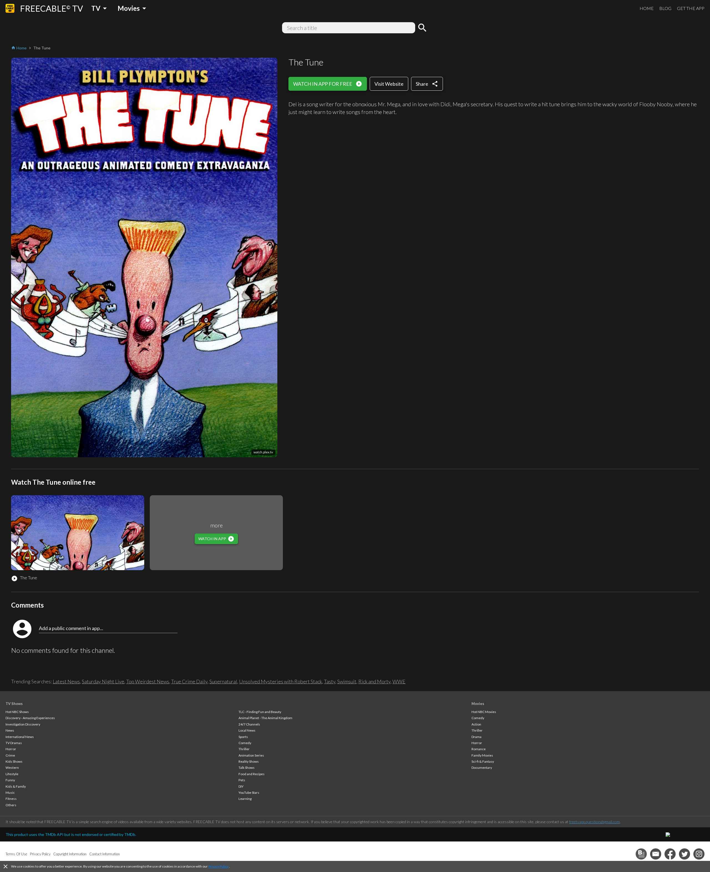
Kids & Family (16, 786)
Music (10, 792)
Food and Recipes (252, 774)
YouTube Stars (249, 792)
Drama (476, 737)
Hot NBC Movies (483, 712)
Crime (10, 755)
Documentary (481, 767)
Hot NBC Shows (17, 712)
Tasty (329, 681)
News (10, 730)
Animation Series (251, 755)
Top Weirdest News (147, 681)
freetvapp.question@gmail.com (594, 821)
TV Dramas (14, 743)
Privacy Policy (218, 866)
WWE (398, 681)
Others (11, 805)
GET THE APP (690, 8)
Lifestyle (12, 774)
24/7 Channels (249, 724)
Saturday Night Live (103, 681)
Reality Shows (249, 761)
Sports (243, 737)
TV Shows (14, 703)
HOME (647, 8)
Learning (245, 799)
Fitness (11, 799)
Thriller (244, 749)
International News (20, 737)
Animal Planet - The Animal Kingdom (265, 718)
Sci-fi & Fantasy (482, 761)
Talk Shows (247, 767)
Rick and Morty (374, 681)
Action (476, 724)
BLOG (665, 8)
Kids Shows (14, 761)
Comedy (245, 743)
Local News (247, 730)
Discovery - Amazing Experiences (30, 718)
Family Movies (482, 755)
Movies (477, 703)
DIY (241, 786)
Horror (11, 749)
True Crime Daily (189, 681)
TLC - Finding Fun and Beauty (260, 712)
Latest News (66, 681)
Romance (478, 749)
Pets (242, 780)
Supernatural (223, 681)
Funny (10, 780)
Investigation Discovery (23, 724)
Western (12, 767)
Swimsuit (346, 681)
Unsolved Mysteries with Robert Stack (280, 681)
